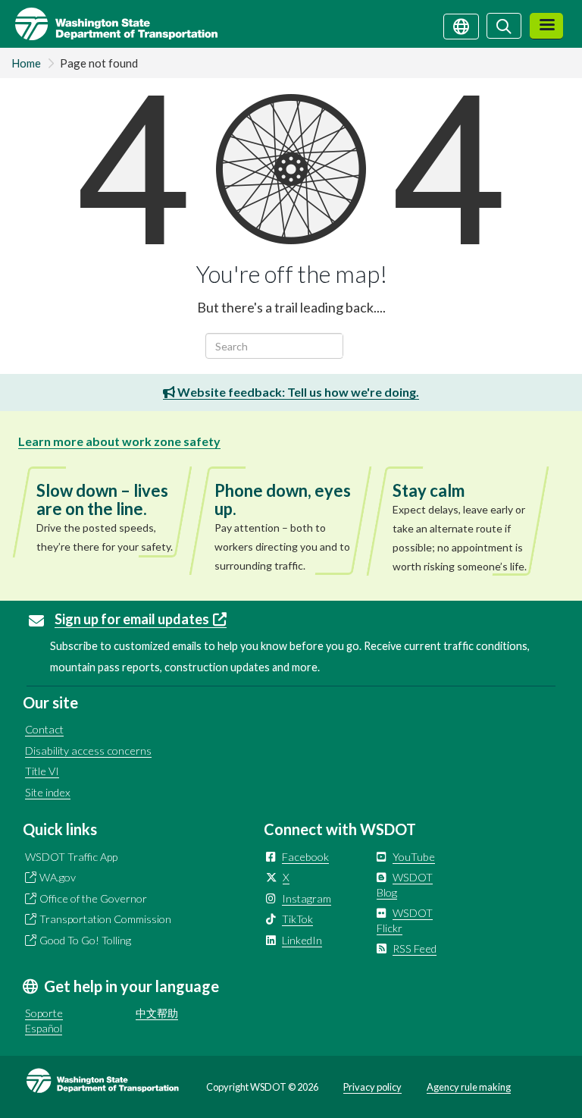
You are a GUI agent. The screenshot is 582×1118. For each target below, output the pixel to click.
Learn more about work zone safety (119, 441)
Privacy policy (372, 1087)
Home (26, 63)
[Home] (108, 24)
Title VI (42, 771)
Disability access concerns (88, 750)
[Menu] (546, 26)
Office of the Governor (93, 898)
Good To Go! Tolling (85, 940)
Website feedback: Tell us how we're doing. (297, 392)
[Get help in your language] (461, 25)
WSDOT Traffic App (71, 856)
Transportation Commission (105, 918)
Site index (47, 792)
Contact (44, 729)
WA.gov (57, 877)
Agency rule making (469, 1087)
